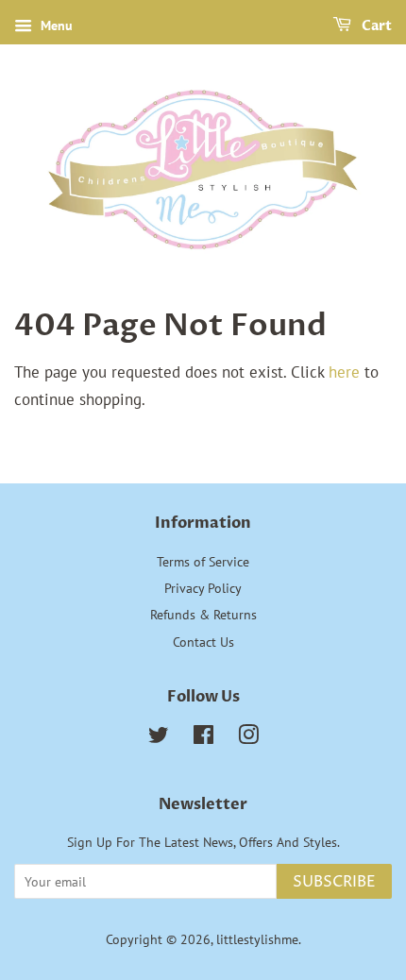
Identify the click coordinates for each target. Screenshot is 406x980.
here (344, 372)
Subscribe (334, 881)
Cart (375, 26)
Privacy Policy (203, 588)
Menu (55, 25)
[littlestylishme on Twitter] (158, 738)
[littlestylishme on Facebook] (203, 738)
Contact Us (203, 642)
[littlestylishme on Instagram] (248, 738)
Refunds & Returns (203, 614)
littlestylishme (257, 939)
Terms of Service (203, 561)
